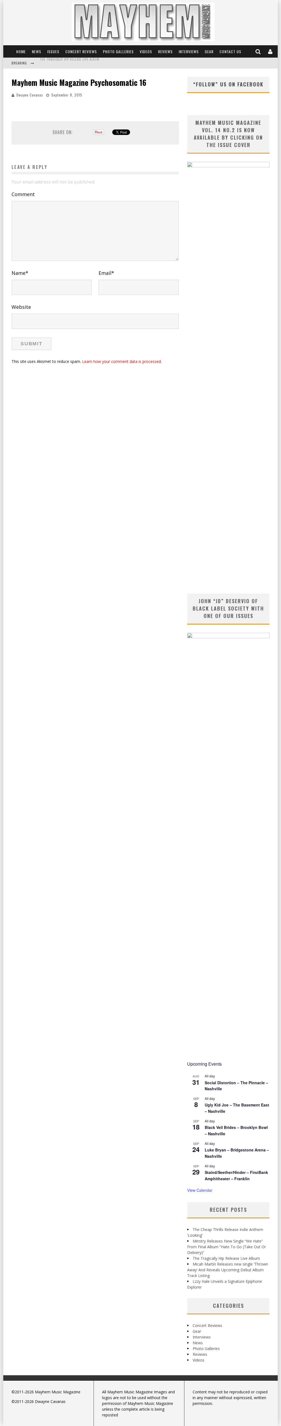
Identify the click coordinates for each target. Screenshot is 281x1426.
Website (21, 307)
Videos (146, 51)
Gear (209, 51)
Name (20, 273)
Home (21, 51)
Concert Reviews (81, 51)
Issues (53, 51)
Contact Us (230, 51)
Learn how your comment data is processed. (122, 361)
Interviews (189, 51)
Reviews (165, 51)
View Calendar (199, 1190)
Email (106, 273)
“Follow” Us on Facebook (228, 84)
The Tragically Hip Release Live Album (226, 1258)
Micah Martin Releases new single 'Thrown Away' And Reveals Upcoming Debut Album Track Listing (118, 63)
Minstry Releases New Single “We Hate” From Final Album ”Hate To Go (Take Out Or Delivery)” (226, 1246)
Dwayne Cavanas (29, 95)
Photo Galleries (118, 51)
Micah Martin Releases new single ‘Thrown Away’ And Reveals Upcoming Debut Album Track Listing (227, 1269)
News (36, 51)
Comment (23, 194)
